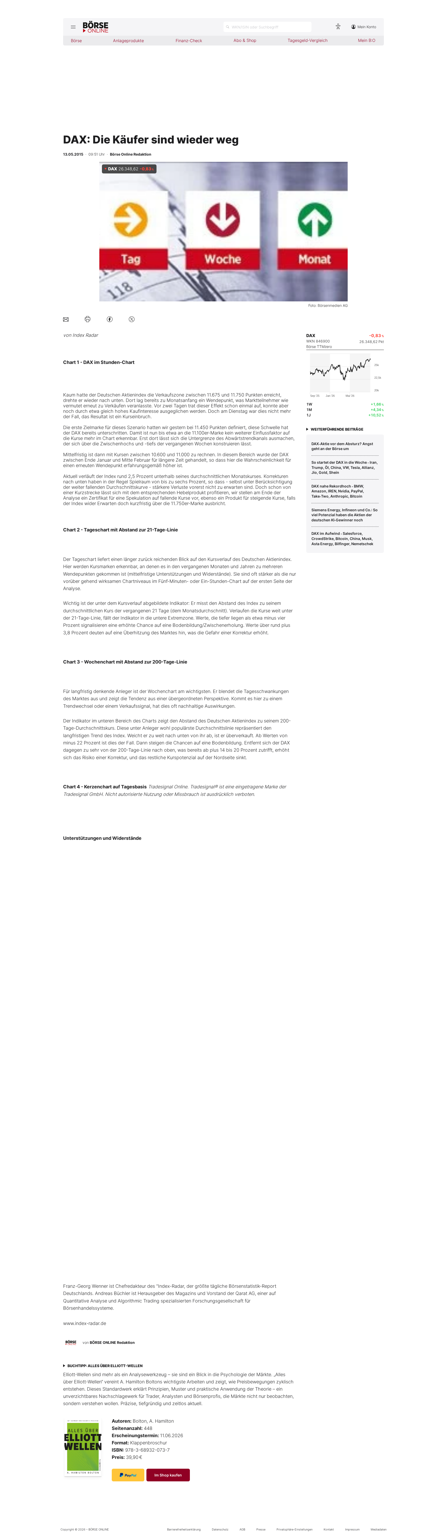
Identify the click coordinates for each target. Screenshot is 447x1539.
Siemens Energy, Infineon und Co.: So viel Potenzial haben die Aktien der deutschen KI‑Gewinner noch (344, 515)
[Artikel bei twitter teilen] (132, 319)
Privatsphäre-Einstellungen (294, 1529)
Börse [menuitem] (76, 40)
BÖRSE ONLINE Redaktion (112, 1342)
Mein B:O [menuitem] (366, 40)
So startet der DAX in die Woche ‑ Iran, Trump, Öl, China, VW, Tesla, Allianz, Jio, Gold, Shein (344, 467)
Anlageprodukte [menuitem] (128, 40)
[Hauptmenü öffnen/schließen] (73, 27)
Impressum (352, 1529)
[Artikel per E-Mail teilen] (66, 319)
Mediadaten (378, 1529)
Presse (260, 1529)
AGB (242, 1529)
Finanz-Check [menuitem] (189, 40)
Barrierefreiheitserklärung (184, 1529)
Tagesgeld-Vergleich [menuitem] (307, 40)
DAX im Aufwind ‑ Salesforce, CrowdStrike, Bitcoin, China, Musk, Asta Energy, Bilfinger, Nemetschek (342, 538)
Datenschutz (220, 1529)
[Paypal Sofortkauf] (128, 1475)
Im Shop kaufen (168, 1475)
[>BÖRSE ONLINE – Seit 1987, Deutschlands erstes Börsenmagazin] (95, 27)
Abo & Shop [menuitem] (245, 40)
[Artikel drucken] (87, 319)
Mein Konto (366, 27)
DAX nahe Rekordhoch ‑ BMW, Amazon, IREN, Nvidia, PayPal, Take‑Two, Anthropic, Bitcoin (337, 491)
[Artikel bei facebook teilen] (110, 319)
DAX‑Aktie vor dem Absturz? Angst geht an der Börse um (342, 446)
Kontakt (329, 1529)
